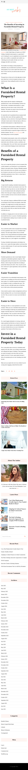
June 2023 (3, 644)
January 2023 (4, 659)
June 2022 (3, 679)
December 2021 (4, 691)
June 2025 (3, 585)
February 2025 (4, 591)
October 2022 (4, 668)
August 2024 (4, 606)
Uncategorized (4, 733)
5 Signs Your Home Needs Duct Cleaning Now (12, 450)
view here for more (18, 132)
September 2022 (4, 670)
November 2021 (4, 694)
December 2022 (4, 662)
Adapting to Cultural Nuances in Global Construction (13, 554)
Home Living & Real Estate (14, 22)
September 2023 (4, 635)
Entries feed (3, 748)
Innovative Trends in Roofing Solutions (10, 563)
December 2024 (4, 597)
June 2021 (3, 709)
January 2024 (4, 623)
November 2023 (4, 629)
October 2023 (4, 632)
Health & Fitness (5, 721)
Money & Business (5, 730)
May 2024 (3, 612)
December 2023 (4, 626)
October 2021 (4, 697)
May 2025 (3, 588)
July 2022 (3, 676)
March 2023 (4, 653)
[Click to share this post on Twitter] (9, 371)
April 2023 (3, 650)
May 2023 (3, 647)
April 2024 (3, 615)
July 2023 (3, 641)
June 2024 (3, 609)
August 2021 (4, 703)
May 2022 (3, 682)
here (17, 488)
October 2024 (4, 603)
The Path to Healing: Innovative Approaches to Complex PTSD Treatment (16, 519)
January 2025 (4, 594)
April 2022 (3, 685)
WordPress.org (4, 754)
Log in (2, 745)
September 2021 (4, 700)
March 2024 (4, 618)
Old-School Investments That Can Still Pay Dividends (13, 566)
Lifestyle (3, 727)
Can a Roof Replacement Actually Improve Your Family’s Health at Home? (18, 502)
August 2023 (4, 638)
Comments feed (4, 751)
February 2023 (4, 656)
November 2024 (4, 600)
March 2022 (4, 688)
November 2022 (4, 665)
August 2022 (4, 673)
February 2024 (4, 620)
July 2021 (3, 706)
